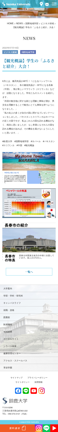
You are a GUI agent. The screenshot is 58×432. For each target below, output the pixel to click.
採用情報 (38, 381)
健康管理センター (12, 353)
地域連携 (7, 331)
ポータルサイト (11, 338)
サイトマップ (17, 377)
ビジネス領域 (10, 52)
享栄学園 (7, 367)
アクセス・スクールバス (15, 360)
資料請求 (14, 428)
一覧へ (29, 272)
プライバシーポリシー (37, 377)
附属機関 (7, 324)
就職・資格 (8, 310)
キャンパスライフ (12, 302)
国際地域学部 (27, 52)
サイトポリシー (22, 381)
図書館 (6, 317)
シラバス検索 (9, 346)
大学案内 (7, 288)
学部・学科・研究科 (13, 295)
